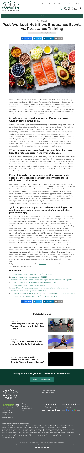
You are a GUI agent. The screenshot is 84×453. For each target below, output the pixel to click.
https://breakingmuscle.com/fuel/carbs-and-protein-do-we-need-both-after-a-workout (43, 293)
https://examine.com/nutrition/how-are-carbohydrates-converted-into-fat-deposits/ (41, 280)
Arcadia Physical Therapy (37, 425)
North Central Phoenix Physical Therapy (11, 432)
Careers (44, 3)
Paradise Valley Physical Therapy (66, 432)
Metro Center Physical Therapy (47, 430)
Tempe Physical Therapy (72, 435)
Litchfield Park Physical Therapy (30, 430)
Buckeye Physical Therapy (8, 427)
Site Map (72, 444)
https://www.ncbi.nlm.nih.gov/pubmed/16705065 (29, 277)
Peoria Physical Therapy (8, 434)
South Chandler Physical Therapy (56, 434)
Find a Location (6, 410)
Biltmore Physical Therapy (66, 425)
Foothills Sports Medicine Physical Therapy (42, 33)
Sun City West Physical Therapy (26, 435)
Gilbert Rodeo (25, 429)
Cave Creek (19, 427)
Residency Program (27, 408)
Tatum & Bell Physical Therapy (57, 435)
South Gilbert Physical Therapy (73, 434)
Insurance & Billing (7, 417)
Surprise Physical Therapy (42, 435)
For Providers (70, 3)
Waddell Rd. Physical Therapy (9, 437)
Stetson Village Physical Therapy (10, 435)
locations (42, 264)
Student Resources (59, 3)
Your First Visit (6, 415)
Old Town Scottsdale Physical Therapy (47, 432)
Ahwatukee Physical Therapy (9, 425)
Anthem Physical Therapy (23, 425)
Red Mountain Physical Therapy (39, 434)
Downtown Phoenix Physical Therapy (11, 429)
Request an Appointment (41, 379)
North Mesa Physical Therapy (30, 432)
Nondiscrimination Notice (56, 444)
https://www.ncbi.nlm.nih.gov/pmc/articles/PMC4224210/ (31, 274)
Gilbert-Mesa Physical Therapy (37, 429)
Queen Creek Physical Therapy (22, 434)
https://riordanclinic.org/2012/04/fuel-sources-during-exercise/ (33, 282)
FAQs (50, 3)
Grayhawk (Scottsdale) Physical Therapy (11, 430)
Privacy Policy (13, 444)
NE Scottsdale (59, 430)
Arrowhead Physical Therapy (52, 425)
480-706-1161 (51, 390)
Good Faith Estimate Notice (25, 444)
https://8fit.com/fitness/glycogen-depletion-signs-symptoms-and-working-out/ (40, 288)
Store (23, 410)
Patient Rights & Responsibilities (41, 444)
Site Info (67, 444)
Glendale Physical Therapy (52, 429)
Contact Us (79, 3)
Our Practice (25, 406)
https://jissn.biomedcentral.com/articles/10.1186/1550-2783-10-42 (34, 296)
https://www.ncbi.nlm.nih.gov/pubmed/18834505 (29, 291)
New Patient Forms (7, 412)
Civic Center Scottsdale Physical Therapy (55, 427)
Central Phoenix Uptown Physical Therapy (33, 427)
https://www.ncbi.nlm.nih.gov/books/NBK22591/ (28, 285)
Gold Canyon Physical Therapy (67, 429)
